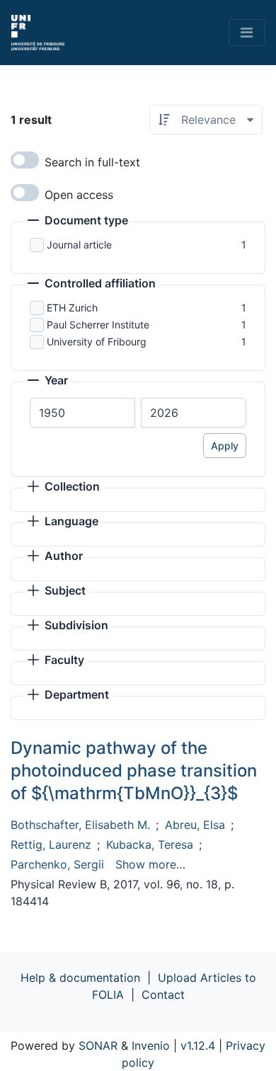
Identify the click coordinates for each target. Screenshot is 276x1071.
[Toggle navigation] (247, 32)
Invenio (151, 1045)
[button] (78, 221)
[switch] (25, 159)
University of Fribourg (96, 342)
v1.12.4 (197, 1045)
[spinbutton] (82, 413)
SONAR (98, 1045)
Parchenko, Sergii (57, 864)
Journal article (79, 245)
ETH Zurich (72, 308)
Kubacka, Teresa (149, 844)
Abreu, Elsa (195, 825)
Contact (163, 994)
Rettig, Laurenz (51, 844)
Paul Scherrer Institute (98, 325)
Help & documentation (80, 977)
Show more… (150, 864)
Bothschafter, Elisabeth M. (80, 825)
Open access (79, 195)
